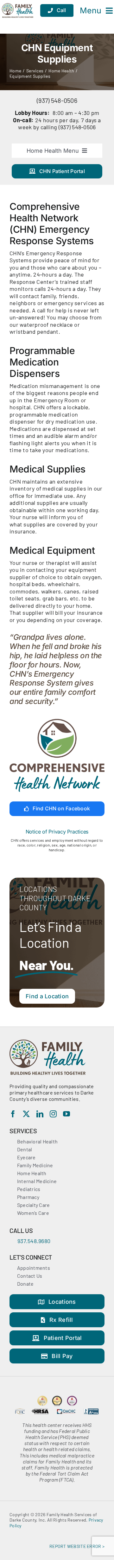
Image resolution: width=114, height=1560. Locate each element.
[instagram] (53, 1113)
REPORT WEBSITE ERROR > (76, 1546)
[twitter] (26, 1113)
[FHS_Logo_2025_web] (48, 1042)
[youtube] (66, 1113)
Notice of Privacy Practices (57, 831)
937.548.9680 (33, 1240)
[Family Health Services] (17, 10)
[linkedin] (39, 1113)
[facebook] (13, 1113)
